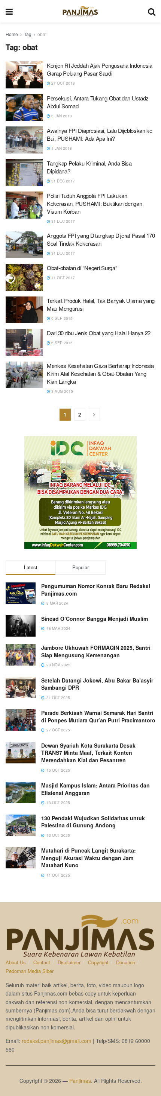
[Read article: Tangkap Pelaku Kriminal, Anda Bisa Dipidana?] (24, 172)
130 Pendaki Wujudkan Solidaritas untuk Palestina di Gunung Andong (93, 821)
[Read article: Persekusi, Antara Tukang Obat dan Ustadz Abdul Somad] (24, 107)
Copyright (98, 962)
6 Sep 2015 (61, 318)
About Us (16, 962)
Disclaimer (69, 962)
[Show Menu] (9, 11)
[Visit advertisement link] (80, 492)
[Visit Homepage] (80, 11)
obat (41, 34)
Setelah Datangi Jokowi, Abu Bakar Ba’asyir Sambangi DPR (97, 684)
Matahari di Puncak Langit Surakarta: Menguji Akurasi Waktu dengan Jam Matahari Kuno (88, 858)
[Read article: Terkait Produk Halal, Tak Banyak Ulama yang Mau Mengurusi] (24, 310)
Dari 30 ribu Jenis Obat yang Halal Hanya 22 (99, 333)
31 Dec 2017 (62, 181)
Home (12, 34)
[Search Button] (151, 11)
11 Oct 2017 (62, 277)
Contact (41, 962)
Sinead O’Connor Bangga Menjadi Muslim (94, 618)
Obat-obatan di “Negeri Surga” (82, 268)
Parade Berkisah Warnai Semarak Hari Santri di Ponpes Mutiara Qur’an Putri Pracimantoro (98, 716)
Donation (125, 962)
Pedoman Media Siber (30, 970)
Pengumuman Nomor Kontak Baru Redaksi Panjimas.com (95, 589)
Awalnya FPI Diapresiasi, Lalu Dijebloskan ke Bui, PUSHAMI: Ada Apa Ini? (99, 134)
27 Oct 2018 (62, 83)
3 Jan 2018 (61, 116)
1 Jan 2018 (61, 148)
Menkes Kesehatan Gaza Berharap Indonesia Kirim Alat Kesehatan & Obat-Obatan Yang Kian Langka (100, 373)
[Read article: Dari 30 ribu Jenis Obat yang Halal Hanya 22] (24, 342)
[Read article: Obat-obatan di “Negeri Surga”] (24, 277)
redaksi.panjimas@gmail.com (56, 1040)
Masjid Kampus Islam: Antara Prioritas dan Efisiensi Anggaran (95, 789)
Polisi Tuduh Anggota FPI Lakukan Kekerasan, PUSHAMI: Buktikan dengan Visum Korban (94, 203)
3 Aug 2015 (61, 391)
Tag (27, 34)
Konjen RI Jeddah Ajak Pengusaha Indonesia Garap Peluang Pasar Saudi (99, 69)
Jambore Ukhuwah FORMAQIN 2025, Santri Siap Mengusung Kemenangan (96, 651)
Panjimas (80, 1080)
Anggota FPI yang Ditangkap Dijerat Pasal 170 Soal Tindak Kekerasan (101, 239)
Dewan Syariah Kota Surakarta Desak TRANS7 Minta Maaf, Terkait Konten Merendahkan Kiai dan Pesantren (88, 753)
